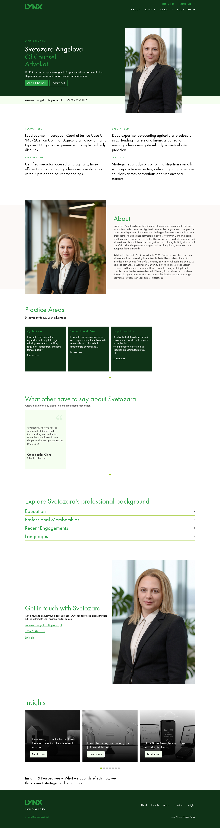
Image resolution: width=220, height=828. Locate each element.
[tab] (110, 377)
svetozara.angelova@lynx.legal (43, 100)
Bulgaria (39, 41)
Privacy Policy (189, 816)
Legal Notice (176, 816)
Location (184, 9)
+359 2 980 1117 (77, 100)
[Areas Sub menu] (171, 10)
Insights (168, 4)
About (135, 9)
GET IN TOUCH (36, 83)
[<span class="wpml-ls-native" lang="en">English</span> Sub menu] (194, 4)
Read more (38, 754)
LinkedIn (29, 637)
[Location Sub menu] (194, 10)
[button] (110, 511)
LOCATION (58, 83)
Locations (178, 805)
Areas (164, 9)
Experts (150, 9)
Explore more (33, 355)
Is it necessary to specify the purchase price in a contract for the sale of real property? (52, 743)
